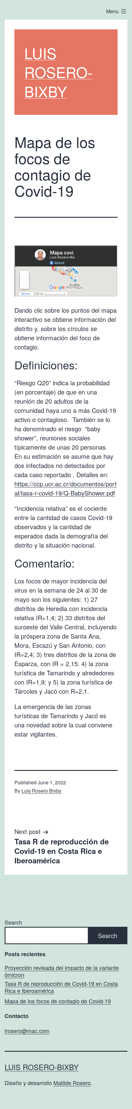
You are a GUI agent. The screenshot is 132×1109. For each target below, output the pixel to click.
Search (13, 922)
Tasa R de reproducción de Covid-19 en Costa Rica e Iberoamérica (61, 987)
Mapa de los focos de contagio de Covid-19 (58, 1001)
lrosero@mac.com (27, 1031)
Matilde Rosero (72, 1083)
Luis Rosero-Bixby (58, 72)
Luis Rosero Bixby (41, 790)
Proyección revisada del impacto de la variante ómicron (62, 971)
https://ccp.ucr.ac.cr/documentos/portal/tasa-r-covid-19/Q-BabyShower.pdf (65, 488)
